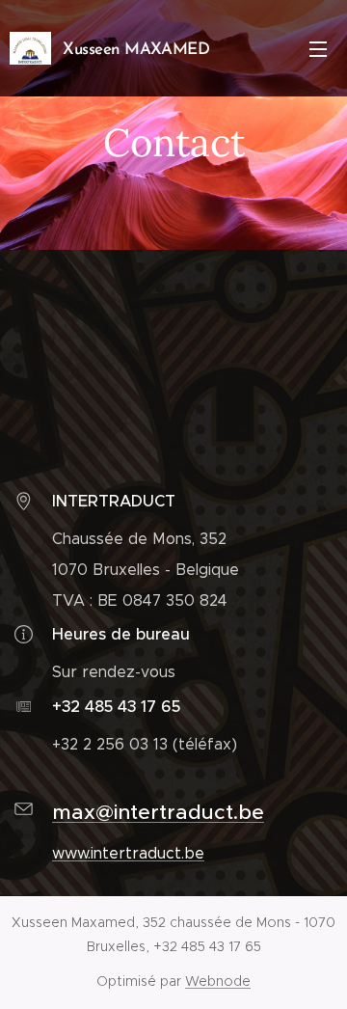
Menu (318, 48)
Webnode (218, 981)
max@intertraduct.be (158, 812)
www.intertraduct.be (128, 853)
